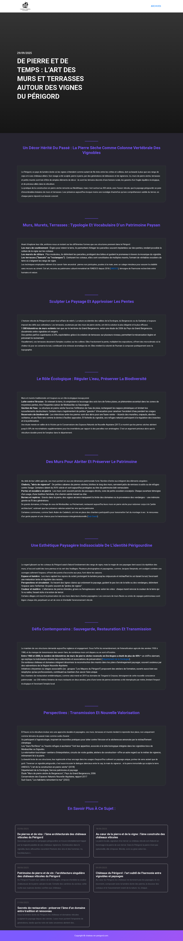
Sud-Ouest (92, 516)
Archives (156, 6)
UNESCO (114, 268)
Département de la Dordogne (115, 659)
